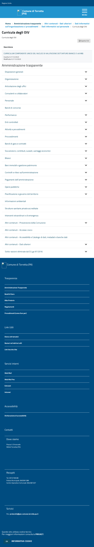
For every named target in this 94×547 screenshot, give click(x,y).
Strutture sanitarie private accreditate (21, 208)
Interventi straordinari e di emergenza (21, 215)
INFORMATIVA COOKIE (21, 541)
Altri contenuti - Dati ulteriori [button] (18, 244)
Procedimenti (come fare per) (16, 313)
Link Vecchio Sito (11, 349)
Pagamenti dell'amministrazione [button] (19, 179)
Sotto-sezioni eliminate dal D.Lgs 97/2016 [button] (24, 251)
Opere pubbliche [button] (12, 186)
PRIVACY (39, 534)
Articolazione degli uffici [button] (15, 86)
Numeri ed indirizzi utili (13, 343)
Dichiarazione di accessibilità (15, 415)
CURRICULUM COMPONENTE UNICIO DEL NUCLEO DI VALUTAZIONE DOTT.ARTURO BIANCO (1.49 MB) (43, 53)
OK (7, 541)
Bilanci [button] (8, 158)
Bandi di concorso (13, 107)
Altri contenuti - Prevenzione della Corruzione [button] (25, 222)
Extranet (8, 385)
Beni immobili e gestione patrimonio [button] (21, 165)
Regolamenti (9, 306)
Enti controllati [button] (11, 122)
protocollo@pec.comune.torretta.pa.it (24, 514)
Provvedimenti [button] (11, 136)
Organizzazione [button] (12, 79)
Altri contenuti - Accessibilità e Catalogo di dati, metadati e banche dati (36, 237)
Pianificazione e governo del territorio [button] (21, 194)
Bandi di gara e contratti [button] (15, 143)
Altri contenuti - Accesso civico (18, 230)
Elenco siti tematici (12, 336)
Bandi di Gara (9, 294)
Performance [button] (11, 115)
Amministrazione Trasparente (16, 287)
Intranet (8, 392)
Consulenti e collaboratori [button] (16, 93)
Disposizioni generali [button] (14, 71)
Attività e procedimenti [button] (15, 129)
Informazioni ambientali (15, 201)
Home (8, 23)
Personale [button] (9, 100)
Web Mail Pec (10, 379)
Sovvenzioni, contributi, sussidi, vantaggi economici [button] (28, 150)
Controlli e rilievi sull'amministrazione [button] (21, 172)
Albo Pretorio (9, 300)
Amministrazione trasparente (27, 23)
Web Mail (8, 373)
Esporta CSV (84, 41)
